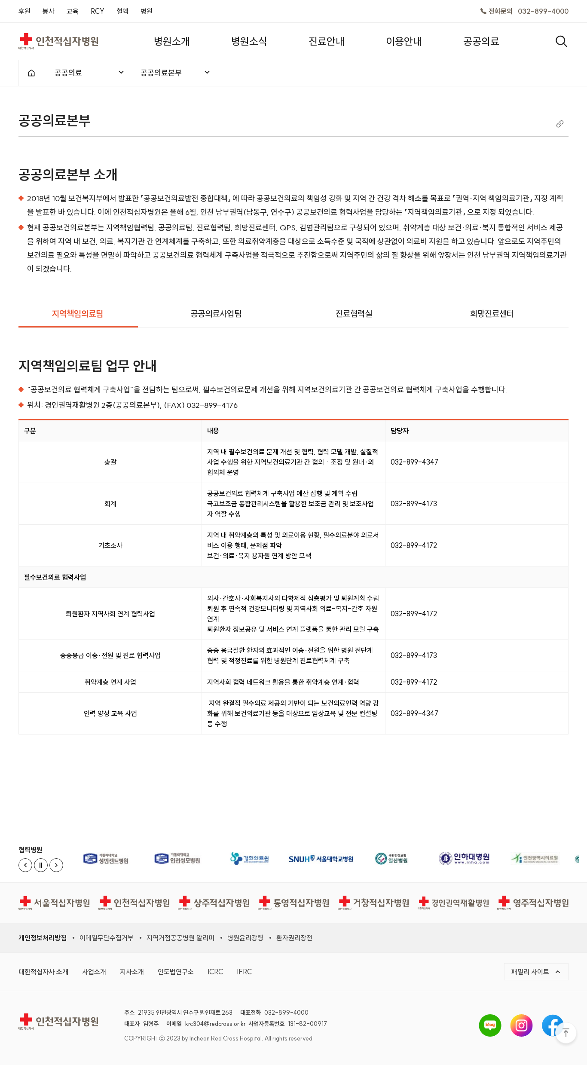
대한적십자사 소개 (43, 971)
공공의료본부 (161, 73)
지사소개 (132, 971)
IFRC (244, 971)
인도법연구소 (176, 971)
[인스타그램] (521, 1025)
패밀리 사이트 (531, 971)
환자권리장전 (294, 937)
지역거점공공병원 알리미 (180, 937)
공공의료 (68, 73)
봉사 (49, 11)
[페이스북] (552, 1025)
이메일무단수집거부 (106, 937)
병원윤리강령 (245, 937)
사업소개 (94, 971)
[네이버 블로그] (490, 1025)
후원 (24, 11)
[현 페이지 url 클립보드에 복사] (560, 123)
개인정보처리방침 (42, 937)
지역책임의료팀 (77, 313)
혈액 (122, 11)
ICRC (215, 971)
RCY (97, 11)
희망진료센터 (492, 313)
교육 (73, 11)
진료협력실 (354, 313)
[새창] (106, 858)
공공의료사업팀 (216, 313)
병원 (147, 11)
